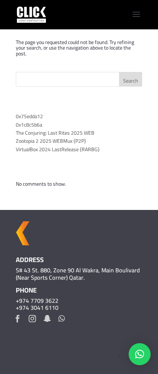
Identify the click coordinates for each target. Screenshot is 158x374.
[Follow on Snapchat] (47, 318)
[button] (140, 354)
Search (130, 81)
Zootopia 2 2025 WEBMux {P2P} (51, 141)
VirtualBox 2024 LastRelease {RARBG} (58, 149)
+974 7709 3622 (37, 300)
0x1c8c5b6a (29, 125)
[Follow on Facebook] (17, 318)
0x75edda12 (29, 116)
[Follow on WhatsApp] (61, 318)
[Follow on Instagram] (32, 318)
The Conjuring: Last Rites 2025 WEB (55, 133)
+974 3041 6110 (37, 307)
